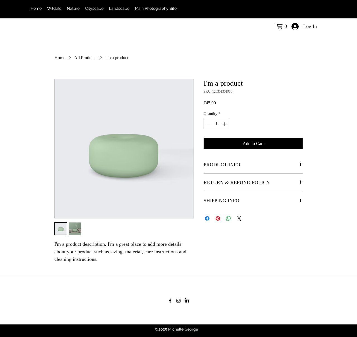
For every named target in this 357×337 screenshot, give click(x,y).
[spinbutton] (216, 124)
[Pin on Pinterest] (217, 218)
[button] (283, 26)
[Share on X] (239, 218)
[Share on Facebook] (207, 218)
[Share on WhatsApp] (228, 218)
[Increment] (224, 124)
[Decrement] (207, 124)
